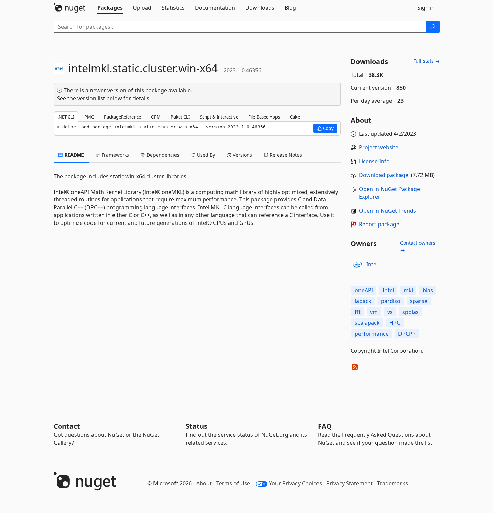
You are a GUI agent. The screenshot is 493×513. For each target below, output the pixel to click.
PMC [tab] (89, 117)
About (204, 483)
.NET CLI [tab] (66, 117)
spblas (410, 312)
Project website (378, 147)
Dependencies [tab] (162, 155)
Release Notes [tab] (285, 155)
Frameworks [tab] (114, 155)
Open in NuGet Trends (387, 210)
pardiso (390, 301)
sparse (418, 301)
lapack (363, 301)
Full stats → (426, 61)
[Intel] (357, 265)
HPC (394, 322)
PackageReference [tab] (122, 117)
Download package (383, 175)
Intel (372, 264)
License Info (374, 161)
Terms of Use (233, 483)
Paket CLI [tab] (180, 117)
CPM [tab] (156, 117)
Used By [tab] (205, 155)
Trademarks (392, 483)
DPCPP (407, 333)
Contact (67, 426)
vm (374, 312)
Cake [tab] (295, 117)
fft (358, 312)
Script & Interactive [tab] (219, 117)
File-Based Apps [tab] (264, 117)
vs (390, 312)
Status (196, 426)
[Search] (433, 27)
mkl (408, 290)
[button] (325, 128)
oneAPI (364, 290)
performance (372, 333)
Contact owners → (417, 246)
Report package (379, 224)
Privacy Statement (349, 483)
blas (428, 290)
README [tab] (73, 155)
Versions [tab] (241, 155)
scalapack (367, 322)
